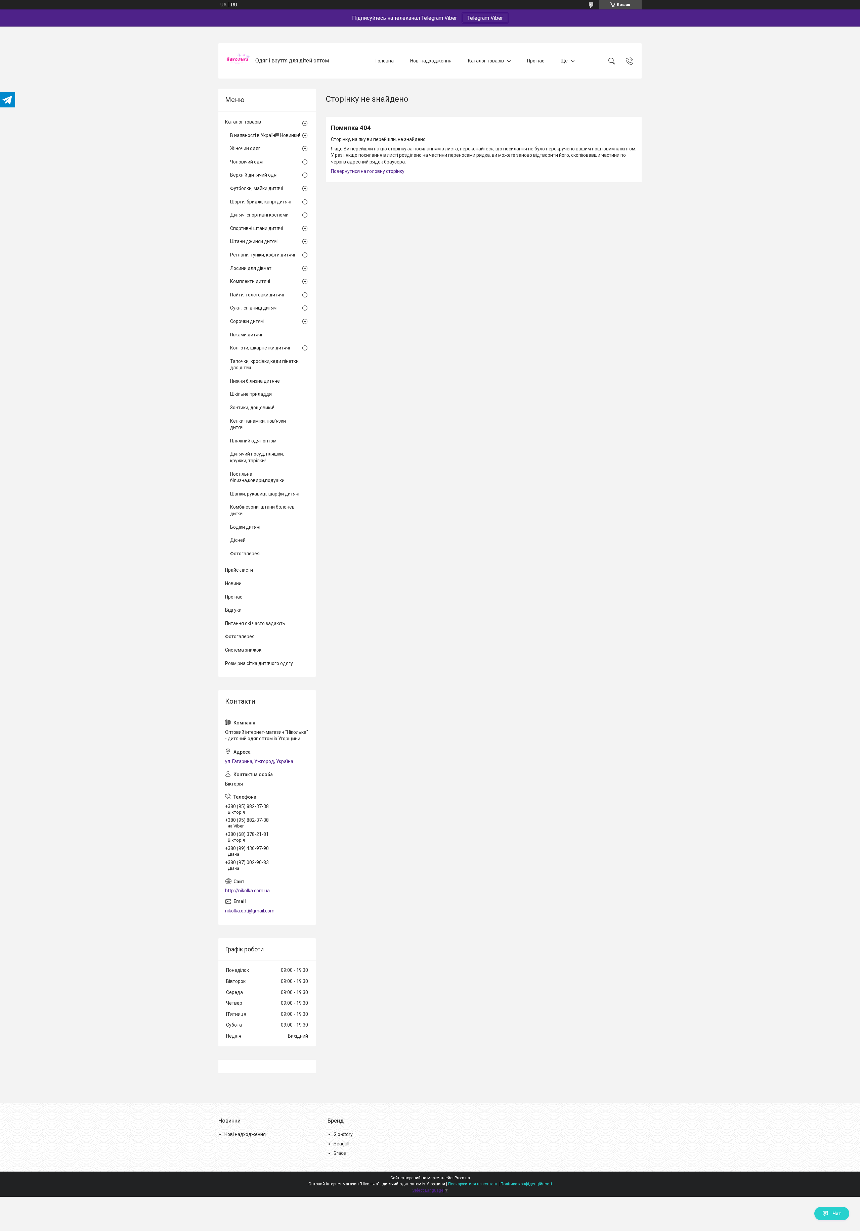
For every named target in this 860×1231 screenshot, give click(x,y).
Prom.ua (462, 1178)
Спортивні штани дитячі (256, 228)
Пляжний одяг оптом (253, 440)
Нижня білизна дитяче (255, 381)
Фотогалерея (245, 553)
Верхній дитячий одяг (254, 175)
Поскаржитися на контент (473, 1184)
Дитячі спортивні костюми (259, 215)
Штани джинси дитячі (254, 241)
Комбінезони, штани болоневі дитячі (263, 510)
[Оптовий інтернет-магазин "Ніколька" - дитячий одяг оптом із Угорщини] (237, 61)
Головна (385, 60)
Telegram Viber (485, 18)
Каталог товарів (486, 60)
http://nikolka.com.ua (247, 890)
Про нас (535, 60)
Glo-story (343, 1134)
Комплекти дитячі (250, 281)
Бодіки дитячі (245, 527)
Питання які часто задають (255, 623)
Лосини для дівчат (250, 268)
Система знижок (243, 650)
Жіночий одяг (245, 148)
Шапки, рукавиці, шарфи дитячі (264, 493)
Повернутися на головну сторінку (367, 171)
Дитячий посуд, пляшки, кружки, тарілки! (257, 457)
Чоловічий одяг (247, 161)
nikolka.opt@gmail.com (249, 910)
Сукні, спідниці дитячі (253, 308)
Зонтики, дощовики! (252, 407)
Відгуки (233, 610)
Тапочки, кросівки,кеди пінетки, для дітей (265, 365)
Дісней (238, 540)
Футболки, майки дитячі (256, 188)
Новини (233, 583)
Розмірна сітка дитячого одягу (259, 663)
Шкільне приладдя (251, 394)
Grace (340, 1153)
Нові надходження (431, 60)
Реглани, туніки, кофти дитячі (262, 254)
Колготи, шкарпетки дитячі (260, 347)
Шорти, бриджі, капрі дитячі (260, 201)
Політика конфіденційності (526, 1184)
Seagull (341, 1143)
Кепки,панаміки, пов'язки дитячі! (258, 424)
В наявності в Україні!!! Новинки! (265, 135)
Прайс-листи (239, 570)
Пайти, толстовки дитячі (257, 294)
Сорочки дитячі (247, 321)
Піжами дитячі (246, 334)
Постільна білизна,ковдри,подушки (257, 477)
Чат (836, 1213)
